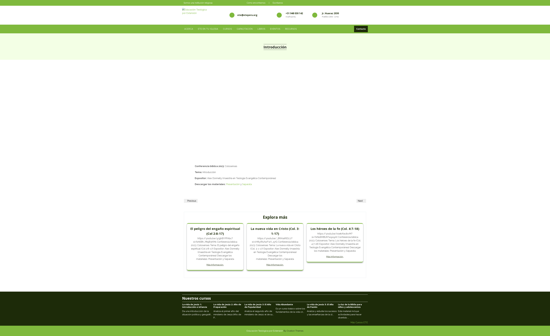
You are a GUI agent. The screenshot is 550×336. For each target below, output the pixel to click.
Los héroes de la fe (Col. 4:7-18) (335, 228)
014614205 (290, 17)
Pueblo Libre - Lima (330, 17)
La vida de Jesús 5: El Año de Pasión (320, 305)
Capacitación (245, 29)
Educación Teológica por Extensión (275, 331)
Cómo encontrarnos (256, 3)
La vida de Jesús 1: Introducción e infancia (194, 305)
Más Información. (215, 265)
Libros (261, 29)
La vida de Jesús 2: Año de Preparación (227, 305)
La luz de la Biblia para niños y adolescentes (350, 305)
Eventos (275, 29)
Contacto (361, 29)
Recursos (291, 29)
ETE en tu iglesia (208, 29)
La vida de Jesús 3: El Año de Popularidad (257, 305)
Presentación (233, 184)
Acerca (188, 29)
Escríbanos (278, 3)
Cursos (227, 29)
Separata (247, 184)
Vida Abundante (284, 304)
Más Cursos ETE (359, 322)
